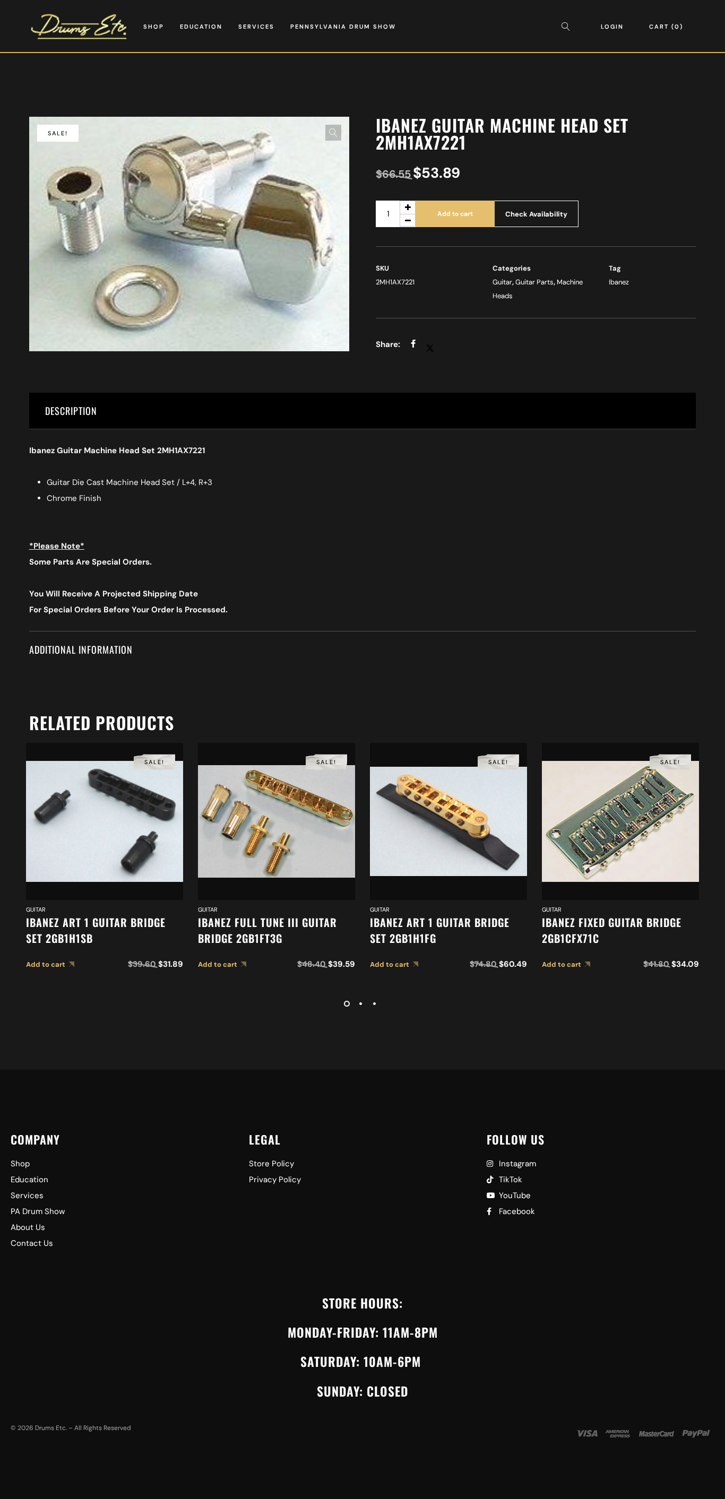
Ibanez (619, 282)
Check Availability (536, 214)
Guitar (502, 282)
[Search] (568, 26)
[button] (333, 133)
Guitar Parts (534, 282)
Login (612, 26)
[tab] (362, 411)
